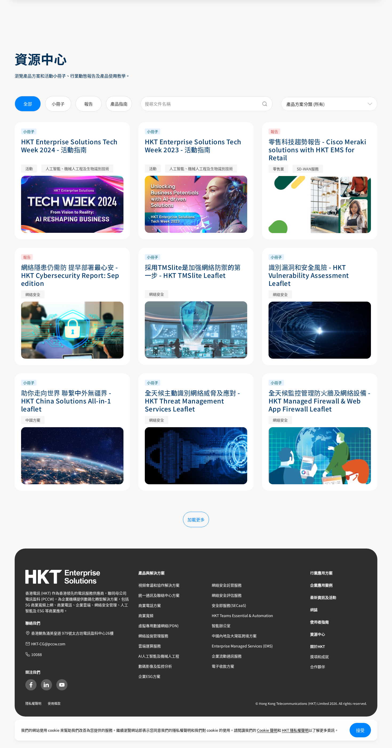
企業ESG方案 (149, 676)
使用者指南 (319, 622)
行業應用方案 (321, 572)
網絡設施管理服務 (153, 635)
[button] (264, 103)
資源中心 (317, 634)
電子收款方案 (223, 666)
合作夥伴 (317, 666)
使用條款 (54, 703)
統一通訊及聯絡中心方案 (158, 595)
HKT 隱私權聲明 (295, 730)
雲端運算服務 (149, 646)
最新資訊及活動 (323, 597)
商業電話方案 (149, 605)
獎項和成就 (319, 656)
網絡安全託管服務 (227, 585)
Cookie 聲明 (267, 730)
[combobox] (329, 104)
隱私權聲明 (33, 703)
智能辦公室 (221, 625)
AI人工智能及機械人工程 (158, 656)
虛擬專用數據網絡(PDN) (158, 625)
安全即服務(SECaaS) (229, 605)
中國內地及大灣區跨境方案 (234, 635)
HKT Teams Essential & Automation (242, 615)
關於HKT (317, 646)
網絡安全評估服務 (227, 595)
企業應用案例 (321, 585)
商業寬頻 (145, 615)
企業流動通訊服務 (227, 656)
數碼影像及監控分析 (155, 666)
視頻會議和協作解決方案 (158, 585)
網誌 (314, 609)
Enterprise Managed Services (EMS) (242, 646)
